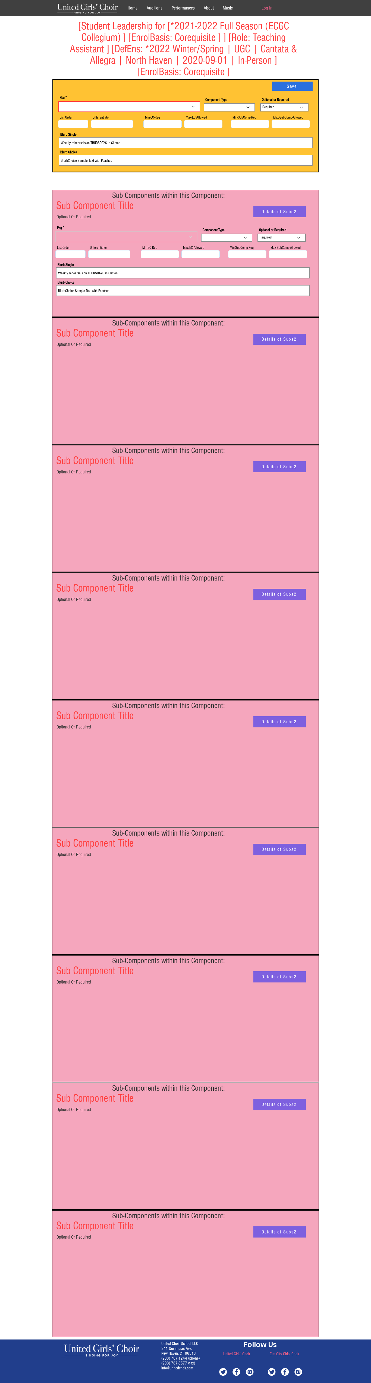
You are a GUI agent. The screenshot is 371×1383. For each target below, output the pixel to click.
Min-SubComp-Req (244, 117)
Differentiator (101, 117)
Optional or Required (275, 100)
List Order (66, 117)
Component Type (216, 100)
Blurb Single (68, 135)
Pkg (62, 98)
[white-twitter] (223, 1371)
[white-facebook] (236, 1371)
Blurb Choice (68, 152)
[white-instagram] (249, 1371)
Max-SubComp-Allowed (288, 117)
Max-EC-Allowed (196, 117)
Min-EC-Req (152, 117)
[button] (208, 8)
